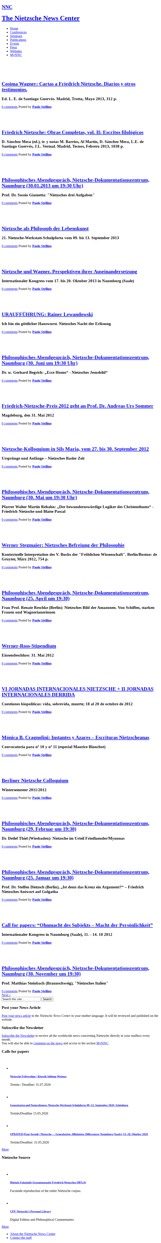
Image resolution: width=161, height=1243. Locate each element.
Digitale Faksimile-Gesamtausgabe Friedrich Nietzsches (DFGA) (48, 1182)
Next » (6, 995)
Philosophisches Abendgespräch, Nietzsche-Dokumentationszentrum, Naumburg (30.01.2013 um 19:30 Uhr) (75, 182)
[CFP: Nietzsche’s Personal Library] (16, 1203)
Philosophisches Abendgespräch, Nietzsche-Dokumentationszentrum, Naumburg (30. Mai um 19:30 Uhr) (75, 494)
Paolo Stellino (42, 107)
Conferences (18, 32)
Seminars (16, 36)
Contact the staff (21, 1237)
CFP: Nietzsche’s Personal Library (30, 1211)
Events (14, 43)
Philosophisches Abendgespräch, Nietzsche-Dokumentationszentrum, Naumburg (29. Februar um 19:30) (75, 826)
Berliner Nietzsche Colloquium (35, 780)
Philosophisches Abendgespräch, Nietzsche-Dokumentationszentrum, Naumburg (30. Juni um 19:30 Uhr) (75, 360)
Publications (18, 40)
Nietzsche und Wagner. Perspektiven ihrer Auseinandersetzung (69, 271)
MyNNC (16, 55)
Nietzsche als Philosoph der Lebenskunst (45, 228)
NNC (7, 7)
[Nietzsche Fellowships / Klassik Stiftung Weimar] (16, 1068)
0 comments (10, 107)
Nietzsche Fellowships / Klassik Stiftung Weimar (38, 1076)
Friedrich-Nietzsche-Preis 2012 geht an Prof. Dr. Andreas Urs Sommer (77, 406)
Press (13, 47)
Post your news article (16, 1015)
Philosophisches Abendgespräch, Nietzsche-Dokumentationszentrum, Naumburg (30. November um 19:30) (75, 971)
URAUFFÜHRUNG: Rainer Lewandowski (47, 314)
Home (14, 28)
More (5, 1149)
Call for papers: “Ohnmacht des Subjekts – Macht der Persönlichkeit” (77, 925)
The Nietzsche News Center (41, 18)
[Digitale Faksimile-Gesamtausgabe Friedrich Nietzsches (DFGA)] (16, 1174)
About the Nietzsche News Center (32, 1234)
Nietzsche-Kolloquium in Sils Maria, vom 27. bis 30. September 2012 (75, 449)
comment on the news (48, 1043)
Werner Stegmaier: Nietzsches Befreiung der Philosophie (63, 545)
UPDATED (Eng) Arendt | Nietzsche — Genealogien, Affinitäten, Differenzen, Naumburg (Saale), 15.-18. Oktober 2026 (79, 1134)
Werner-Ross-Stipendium (29, 646)
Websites (16, 51)
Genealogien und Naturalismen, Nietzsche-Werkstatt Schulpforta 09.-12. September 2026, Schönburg (69, 1105)
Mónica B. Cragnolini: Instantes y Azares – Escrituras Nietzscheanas (75, 737)
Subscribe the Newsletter (18, 1035)
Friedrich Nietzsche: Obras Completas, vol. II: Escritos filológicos (72, 132)
